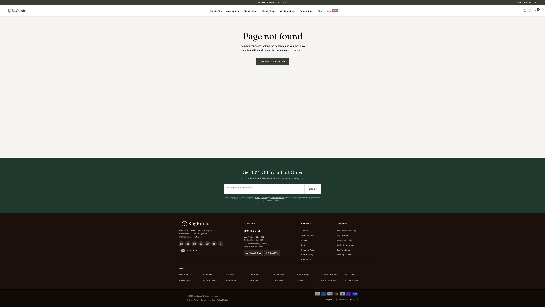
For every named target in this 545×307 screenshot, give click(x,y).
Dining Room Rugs (211, 280)
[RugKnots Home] (208, 224)
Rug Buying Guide (344, 240)
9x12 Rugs (207, 274)
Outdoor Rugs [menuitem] (306, 11)
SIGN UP (313, 189)
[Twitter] (187, 243)
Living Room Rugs (329, 274)
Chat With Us (255, 253)
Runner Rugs (303, 274)
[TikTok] (207, 243)
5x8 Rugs (230, 274)
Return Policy (307, 255)
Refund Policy (222, 300)
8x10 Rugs (183, 274)
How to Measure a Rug (346, 231)
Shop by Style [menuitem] (232, 11)
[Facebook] (181, 243)
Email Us (274, 253)
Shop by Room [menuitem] (268, 11)
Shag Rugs (302, 280)
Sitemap (305, 240)
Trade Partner (307, 235)
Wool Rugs (278, 280)
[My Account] (530, 10)
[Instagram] (194, 243)
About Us (305, 231)
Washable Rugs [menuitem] (287, 11)
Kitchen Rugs (184, 280)
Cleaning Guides (344, 255)
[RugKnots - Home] (16, 11)
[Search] (525, 10)
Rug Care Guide (343, 250)
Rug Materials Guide (345, 245)
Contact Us (306, 259)
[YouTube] (214, 243)
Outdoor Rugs (232, 280)
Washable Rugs (351, 280)
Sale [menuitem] (329, 11)
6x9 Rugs (254, 274)
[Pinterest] (201, 243)
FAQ (303, 245)
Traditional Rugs (328, 280)
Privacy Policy (261, 198)
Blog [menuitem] (320, 11)
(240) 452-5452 (252, 231)
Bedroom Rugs (351, 274)
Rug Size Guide (343, 235)
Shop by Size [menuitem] (216, 11)
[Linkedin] (220, 243)
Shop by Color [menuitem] (250, 11)
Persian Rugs (256, 280)
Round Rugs (279, 274)
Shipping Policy (308, 250)
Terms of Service (277, 198)
